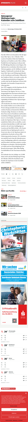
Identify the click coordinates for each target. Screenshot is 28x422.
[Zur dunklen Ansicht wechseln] (25, 3)
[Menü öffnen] (25, 7)
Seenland (18, 180)
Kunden (13, 178)
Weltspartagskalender (12, 185)
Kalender (8, 178)
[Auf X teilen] (13, 174)
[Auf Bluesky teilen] (16, 174)
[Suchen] (22, 7)
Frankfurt (3, 178)
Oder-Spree (4, 180)
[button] (26, 393)
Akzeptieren (14, 409)
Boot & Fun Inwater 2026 (14, 213)
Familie (3, 13)
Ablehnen (14, 413)
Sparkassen (14, 182)
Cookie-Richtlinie (9, 420)
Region (14, 180)
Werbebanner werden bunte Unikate (14, 197)
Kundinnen (19, 178)
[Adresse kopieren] (22, 174)
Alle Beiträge (23, 191)
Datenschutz (15, 420)
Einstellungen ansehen (14, 417)
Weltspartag (4, 185)
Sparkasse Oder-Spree (6, 182)
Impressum (20, 420)
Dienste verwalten (13, 405)
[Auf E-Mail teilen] (19, 174)
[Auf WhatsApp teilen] (6, 174)
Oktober (9, 180)
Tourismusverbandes (22, 182)
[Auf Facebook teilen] (9, 174)
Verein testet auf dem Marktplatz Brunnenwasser (15, 205)
